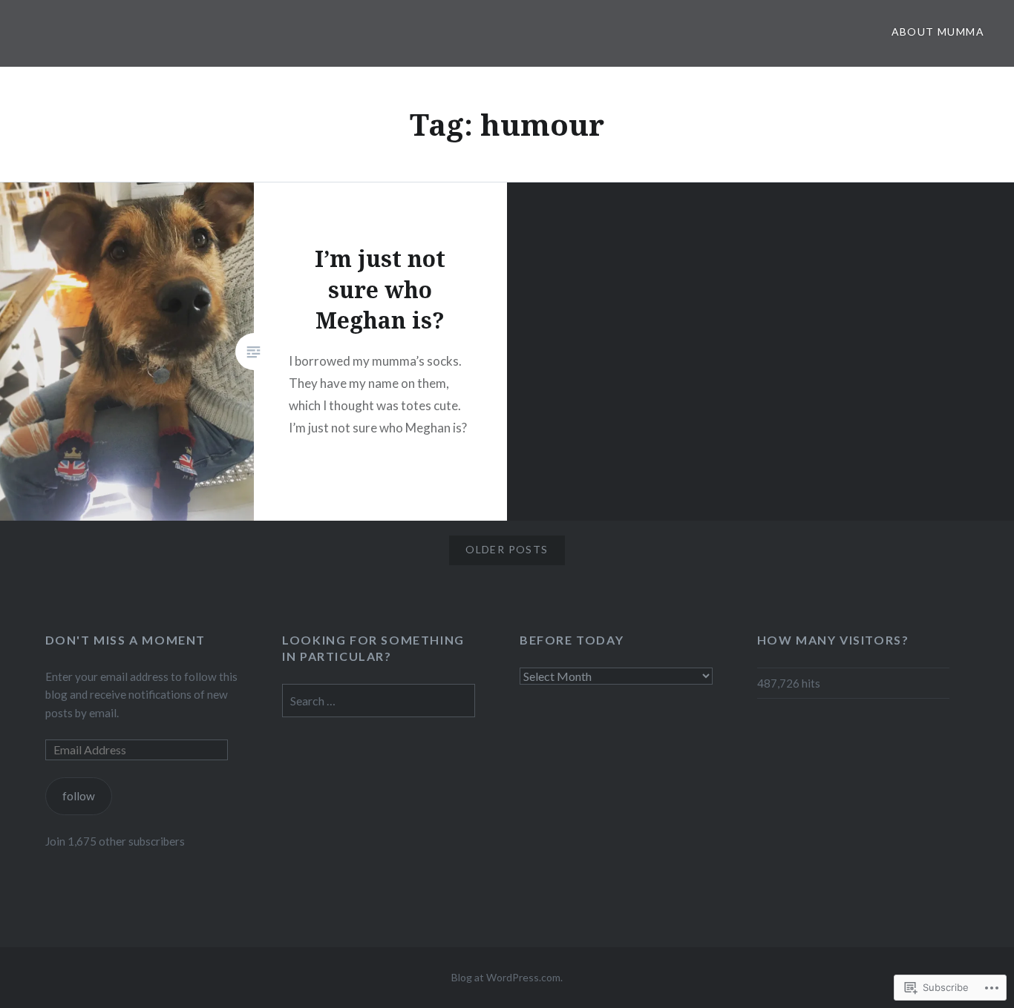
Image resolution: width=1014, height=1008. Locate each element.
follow (78, 796)
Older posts (506, 549)
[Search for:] (378, 701)
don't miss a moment (125, 640)
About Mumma (938, 31)
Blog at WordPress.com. (507, 977)
